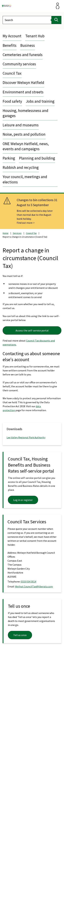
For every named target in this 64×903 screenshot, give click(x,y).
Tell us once (20, 635)
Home (5, 233)
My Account (12, 35)
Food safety (12, 101)
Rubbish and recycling (21, 167)
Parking (9, 158)
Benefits (9, 45)
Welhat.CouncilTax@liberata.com (34, 586)
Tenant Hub (34, 35)
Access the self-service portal (32, 330)
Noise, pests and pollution (24, 134)
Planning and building (37, 158)
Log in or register (23, 500)
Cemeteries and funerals (23, 54)
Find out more (24, 222)
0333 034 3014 (28, 581)
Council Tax (12, 73)
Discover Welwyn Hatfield (23, 82)
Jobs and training (40, 101)
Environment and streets (23, 92)
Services (17, 233)
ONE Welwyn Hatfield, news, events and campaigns (26, 146)
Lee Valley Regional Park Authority (26, 437)
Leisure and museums (21, 125)
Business (27, 45)
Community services (19, 63)
